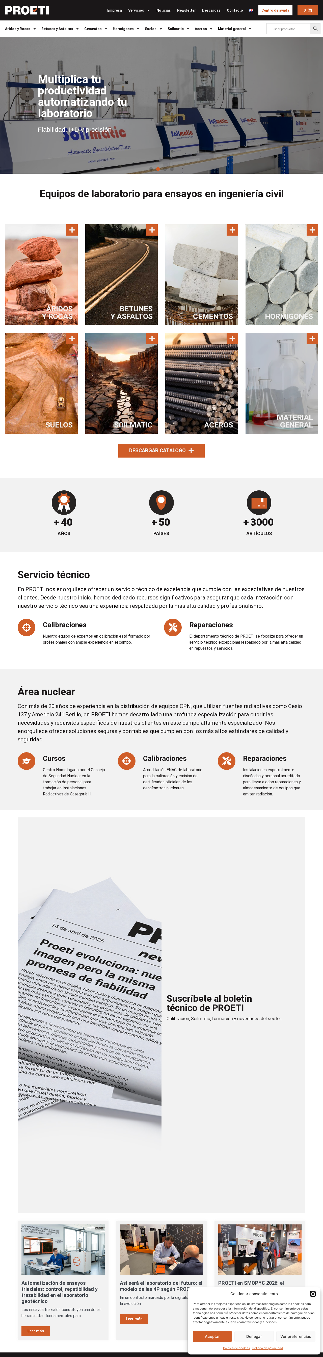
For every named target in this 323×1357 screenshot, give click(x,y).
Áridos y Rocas (17, 29)
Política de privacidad (267, 1348)
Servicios (136, 10)
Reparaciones (211, 625)
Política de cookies (236, 1348)
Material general (232, 29)
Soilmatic (176, 29)
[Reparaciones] (173, 627)
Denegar (254, 1336)
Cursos (54, 758)
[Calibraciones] (26, 627)
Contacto (235, 10)
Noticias (163, 10)
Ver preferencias (295, 1336)
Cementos (93, 29)
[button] (312, 1293)
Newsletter (186, 10)
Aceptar (212, 1336)
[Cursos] (26, 761)
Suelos (150, 29)
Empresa (114, 10)
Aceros (201, 29)
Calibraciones (65, 625)
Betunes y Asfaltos (57, 29)
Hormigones (123, 29)
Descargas (211, 10)
